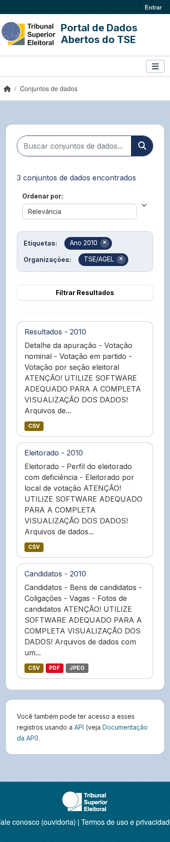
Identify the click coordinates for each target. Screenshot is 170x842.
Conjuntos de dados (49, 88)
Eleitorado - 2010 (53, 452)
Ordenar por (41, 196)
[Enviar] (142, 146)
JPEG (77, 667)
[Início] (7, 88)
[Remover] (104, 243)
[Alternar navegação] (155, 66)
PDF (54, 667)
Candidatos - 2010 (55, 573)
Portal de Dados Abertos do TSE (99, 33)
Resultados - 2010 (55, 331)
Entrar (153, 7)
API (79, 727)
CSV (34, 425)
